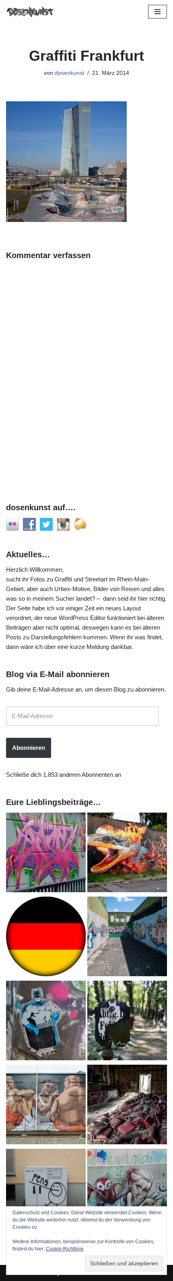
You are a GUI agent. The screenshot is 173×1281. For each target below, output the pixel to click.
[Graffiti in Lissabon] (127, 854)
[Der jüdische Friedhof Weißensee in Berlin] (127, 1022)
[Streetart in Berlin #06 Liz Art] (46, 1022)
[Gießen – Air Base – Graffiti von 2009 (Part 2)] (127, 938)
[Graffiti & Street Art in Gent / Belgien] (46, 1106)
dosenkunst (69, 73)
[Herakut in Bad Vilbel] (127, 1190)
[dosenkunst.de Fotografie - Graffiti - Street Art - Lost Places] (30, 11)
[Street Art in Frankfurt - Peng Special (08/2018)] (46, 1190)
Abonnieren (28, 747)
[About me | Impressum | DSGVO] (46, 938)
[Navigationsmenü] (157, 11)
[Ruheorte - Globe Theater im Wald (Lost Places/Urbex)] (127, 1106)
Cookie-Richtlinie (65, 1249)
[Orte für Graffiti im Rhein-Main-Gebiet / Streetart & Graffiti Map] (46, 854)
